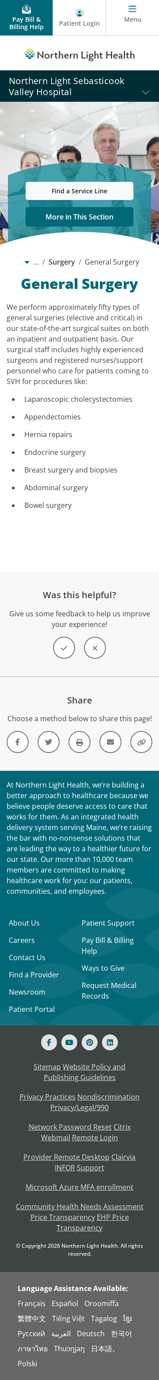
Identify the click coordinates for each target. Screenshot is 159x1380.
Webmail (55, 1137)
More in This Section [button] (79, 217)
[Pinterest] (90, 1042)
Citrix (122, 1127)
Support (90, 1167)
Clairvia (123, 1157)
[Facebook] (49, 1042)
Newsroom (27, 992)
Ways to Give (103, 968)
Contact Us (27, 957)
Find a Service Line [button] (79, 191)
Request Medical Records (109, 990)
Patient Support (108, 923)
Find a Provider (34, 975)
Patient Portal (32, 1009)
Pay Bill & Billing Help (108, 945)
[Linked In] (110, 1042)
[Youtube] (69, 1042)
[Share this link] (141, 742)
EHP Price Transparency (93, 1222)
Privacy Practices (47, 1097)
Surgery (62, 262)
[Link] (18, 742)
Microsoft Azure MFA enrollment (79, 1187)
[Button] (64, 648)
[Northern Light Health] (79, 53)
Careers (22, 940)
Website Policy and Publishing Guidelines (85, 1072)
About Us (24, 923)
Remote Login (95, 1137)
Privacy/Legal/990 (79, 1107)
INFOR (65, 1167)
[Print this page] (79, 742)
